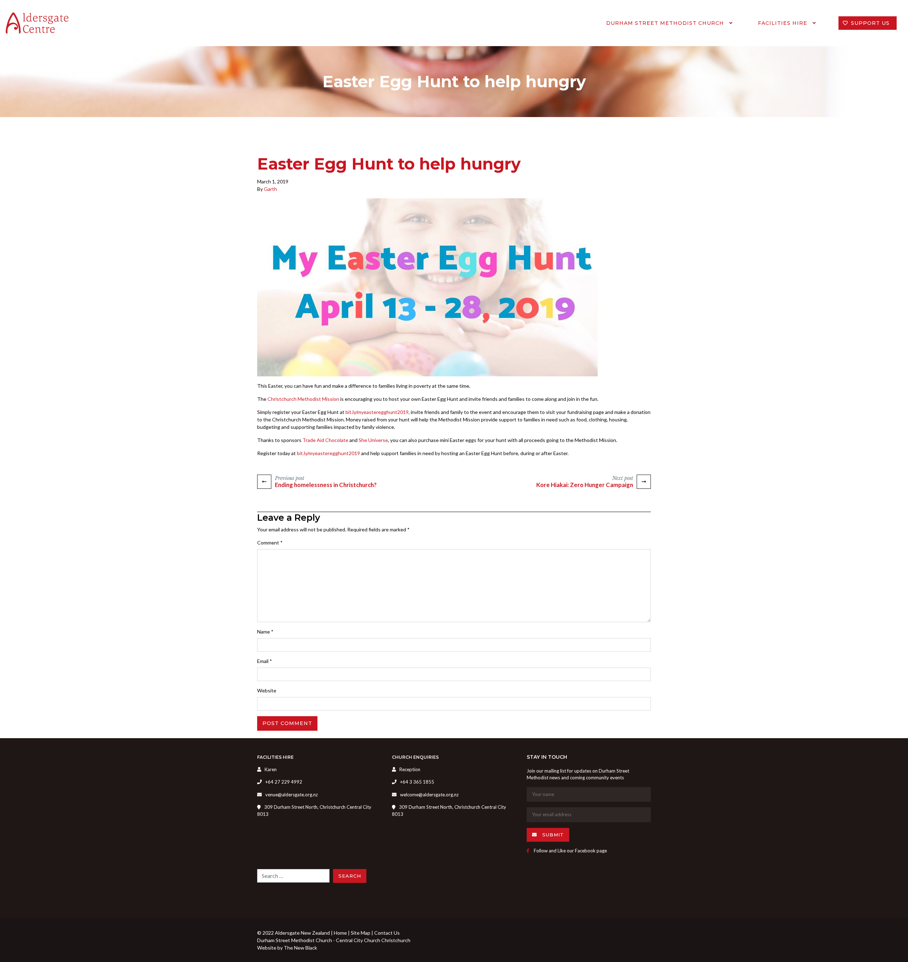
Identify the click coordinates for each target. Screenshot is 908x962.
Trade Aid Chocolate (325, 440)
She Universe (373, 440)
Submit (552, 834)
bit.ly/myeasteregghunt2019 (377, 412)
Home (340, 933)
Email (264, 661)
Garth (270, 189)
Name (265, 632)
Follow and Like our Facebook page (570, 850)
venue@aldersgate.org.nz (291, 794)
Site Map (360, 933)
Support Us (870, 23)
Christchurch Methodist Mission (303, 399)
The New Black (300, 948)
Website (266, 690)
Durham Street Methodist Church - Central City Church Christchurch (333, 940)
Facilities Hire (783, 23)
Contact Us (387, 933)
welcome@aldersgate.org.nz (429, 794)
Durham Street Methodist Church (666, 23)
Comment (270, 543)
